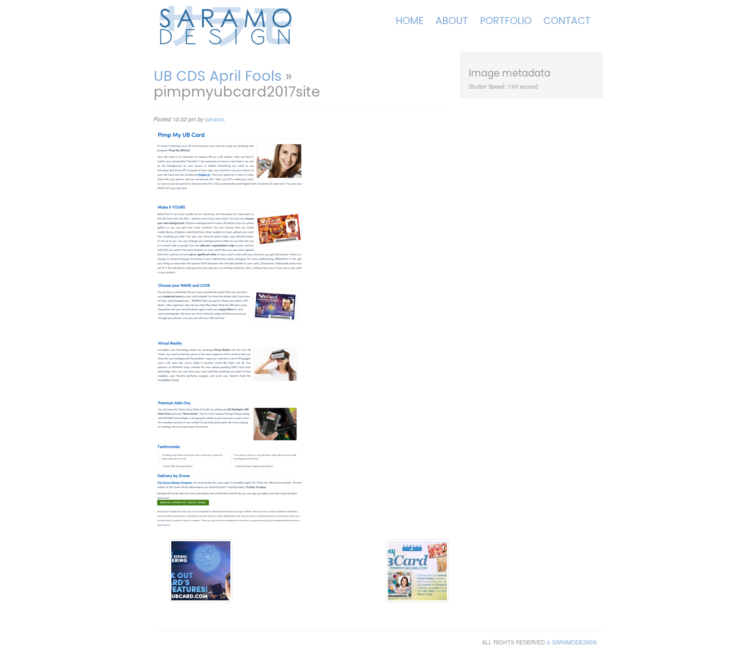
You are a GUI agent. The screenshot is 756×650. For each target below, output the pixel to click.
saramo (214, 119)
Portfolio (506, 21)
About (451, 21)
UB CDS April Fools (218, 76)
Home (410, 21)
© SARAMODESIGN (572, 642)
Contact (567, 21)
